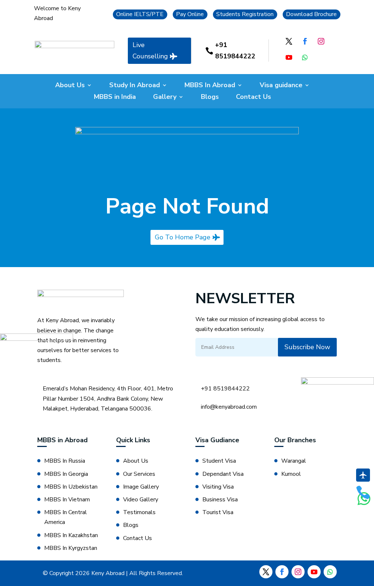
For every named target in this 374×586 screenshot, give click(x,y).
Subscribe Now (307, 347)
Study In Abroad (134, 85)
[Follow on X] (288, 41)
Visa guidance (281, 85)
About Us (70, 85)
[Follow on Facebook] (305, 41)
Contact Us (253, 97)
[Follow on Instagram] (321, 41)
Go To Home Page (182, 237)
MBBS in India (115, 97)
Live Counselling (150, 51)
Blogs (210, 97)
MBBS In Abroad (209, 85)
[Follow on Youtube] (288, 57)
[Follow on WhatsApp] (305, 57)
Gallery (164, 97)
